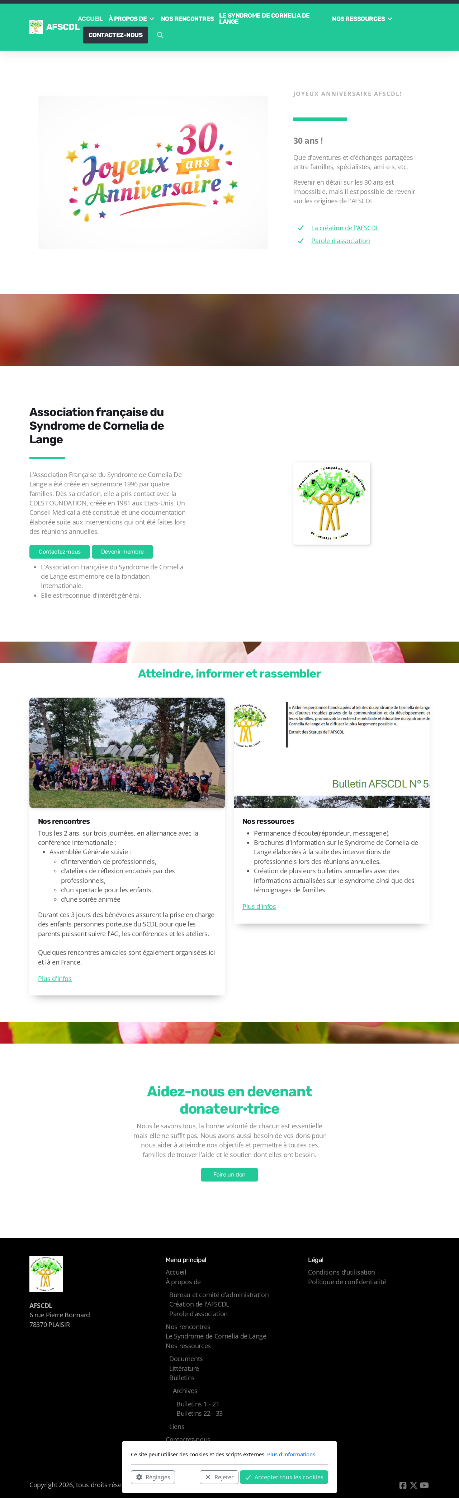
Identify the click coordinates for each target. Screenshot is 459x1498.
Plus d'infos (55, 978)
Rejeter (224, 1477)
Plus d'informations (291, 1454)
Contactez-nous (60, 551)
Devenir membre (122, 551)
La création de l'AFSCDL (345, 227)
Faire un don (229, 1174)
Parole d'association (340, 240)
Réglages (158, 1477)
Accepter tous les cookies (289, 1477)
